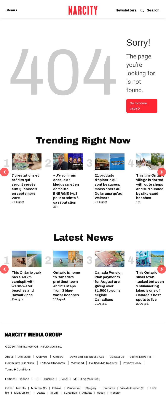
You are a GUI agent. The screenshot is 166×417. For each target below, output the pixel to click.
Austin (101, 392)
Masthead (77, 363)
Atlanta (87, 392)
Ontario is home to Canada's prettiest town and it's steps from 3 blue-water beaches (66, 284)
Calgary (91, 388)
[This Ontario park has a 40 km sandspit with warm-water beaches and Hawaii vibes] (27, 259)
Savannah (70, 392)
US (36, 379)
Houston (115, 392)
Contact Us (117, 356)
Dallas (41, 392)
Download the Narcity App (87, 356)
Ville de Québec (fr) (132, 388)
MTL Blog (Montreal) (86, 379)
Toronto (21, 388)
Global (63, 379)
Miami (54, 392)
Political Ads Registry (103, 363)
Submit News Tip (140, 356)
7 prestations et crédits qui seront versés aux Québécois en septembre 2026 (25, 187)
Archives (41, 356)
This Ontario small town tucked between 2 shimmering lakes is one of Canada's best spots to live (150, 286)
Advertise (24, 356)
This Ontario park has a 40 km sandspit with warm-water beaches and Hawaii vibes (26, 284)
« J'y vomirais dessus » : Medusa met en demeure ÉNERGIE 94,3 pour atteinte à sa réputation (66, 189)
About (9, 356)
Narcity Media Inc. (51, 346)
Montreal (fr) (39, 388)
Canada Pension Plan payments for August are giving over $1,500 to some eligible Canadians (109, 286)
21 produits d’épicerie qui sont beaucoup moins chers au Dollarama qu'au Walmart (108, 187)
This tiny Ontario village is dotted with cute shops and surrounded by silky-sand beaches (150, 187)
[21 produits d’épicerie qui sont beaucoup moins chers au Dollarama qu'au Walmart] (109, 161)
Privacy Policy (132, 363)
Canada (24, 379)
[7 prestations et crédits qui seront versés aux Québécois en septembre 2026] (27, 161)
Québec (49, 379)
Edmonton (108, 388)
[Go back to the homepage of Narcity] (83, 10)
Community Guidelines (20, 363)
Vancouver (73, 388)
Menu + (12, 10)
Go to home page (138, 105)
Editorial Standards (52, 363)
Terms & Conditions (18, 369)
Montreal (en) (22, 392)
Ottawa (57, 388)
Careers (58, 356)
